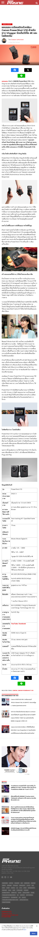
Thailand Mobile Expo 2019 (10, 899)
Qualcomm (26, 892)
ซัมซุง (9, 890)
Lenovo (22, 895)
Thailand (19, 890)
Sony (8, 888)
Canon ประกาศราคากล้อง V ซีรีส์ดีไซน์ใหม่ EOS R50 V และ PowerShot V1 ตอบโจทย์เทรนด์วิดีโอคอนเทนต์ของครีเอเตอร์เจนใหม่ (23, 730)
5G (19, 897)
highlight (22, 885)
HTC (21, 888)
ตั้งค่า (24, 929)
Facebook (22, 624)
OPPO (3, 885)
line (14, 890)
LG (17, 888)
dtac (28, 885)
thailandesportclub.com (10, 915)
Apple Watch (24, 899)
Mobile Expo (6, 892)
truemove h (5, 897)
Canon (14, 690)
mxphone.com (6, 911)
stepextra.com (7, 913)
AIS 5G (23, 897)
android (26, 883)
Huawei (17, 883)
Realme (4, 890)
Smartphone (6, 902)
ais (22, 883)
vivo (3, 888)
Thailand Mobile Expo (8, 895)
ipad (25, 888)
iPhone (9, 885)
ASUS (19, 892)
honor (26, 890)
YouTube (14, 624)
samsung (5, 883)
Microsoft (31, 888)
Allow (33, 933)
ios (33, 885)
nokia (13, 888)
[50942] (16, 774)
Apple (11, 883)
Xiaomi (33, 883)
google (15, 885)
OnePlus (13, 892)
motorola (29, 895)
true (32, 892)
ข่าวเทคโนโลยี (6, 917)
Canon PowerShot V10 (25, 690)
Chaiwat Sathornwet (17, 39)
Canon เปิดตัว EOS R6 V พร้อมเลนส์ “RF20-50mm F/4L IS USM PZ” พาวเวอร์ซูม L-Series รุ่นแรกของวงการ (23, 702)
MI (17, 895)
